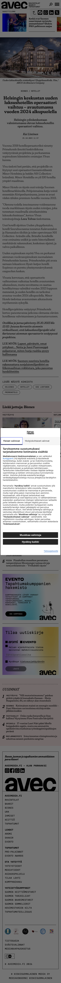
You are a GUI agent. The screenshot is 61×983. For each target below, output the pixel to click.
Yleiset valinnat (11, 440)
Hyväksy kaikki (30, 541)
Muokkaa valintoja (30, 535)
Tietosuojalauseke (51, 551)
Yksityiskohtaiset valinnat (37, 440)
